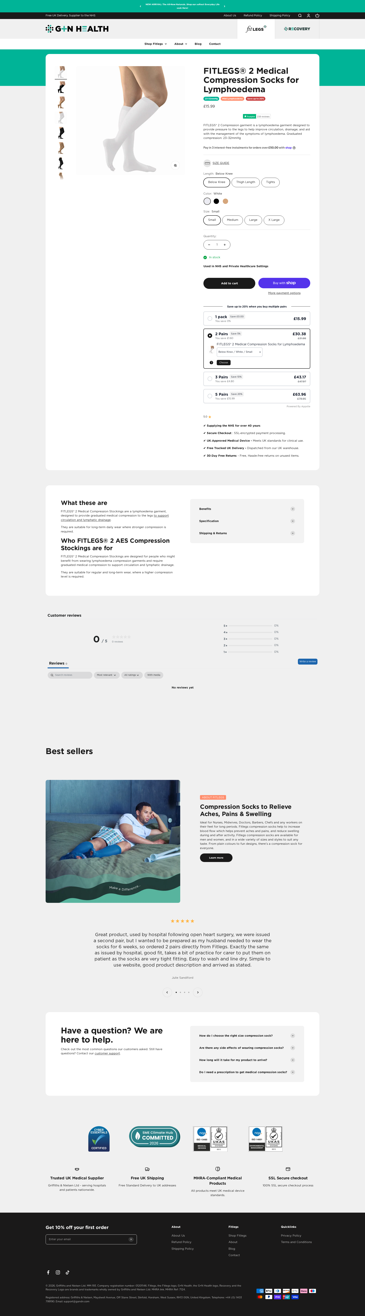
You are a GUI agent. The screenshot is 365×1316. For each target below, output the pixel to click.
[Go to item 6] (61, 148)
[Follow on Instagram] (57, 1272)
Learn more (216, 857)
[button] (256, 163)
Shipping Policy (280, 15)
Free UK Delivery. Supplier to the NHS (70, 15)
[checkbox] (153, 675)
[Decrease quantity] (209, 244)
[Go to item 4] (61, 118)
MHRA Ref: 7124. (175, 1289)
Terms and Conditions (296, 1242)
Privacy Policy (291, 1235)
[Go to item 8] (61, 179)
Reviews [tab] (58, 663)
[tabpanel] (182, 700)
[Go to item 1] (61, 72)
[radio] (257, 318)
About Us (230, 15)
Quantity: (210, 236)
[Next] (224, 6)
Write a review (307, 661)
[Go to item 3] (61, 103)
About (178, 43)
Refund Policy (253, 15)
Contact (215, 43)
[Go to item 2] (61, 88)
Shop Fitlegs (153, 43)
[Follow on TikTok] (67, 1272)
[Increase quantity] (224, 244)
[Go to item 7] (61, 164)
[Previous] (140, 6)
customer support (107, 1053)
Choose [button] (223, 362)
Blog (198, 43)
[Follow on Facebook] (48, 1272)
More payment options (284, 293)
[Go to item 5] (61, 133)
